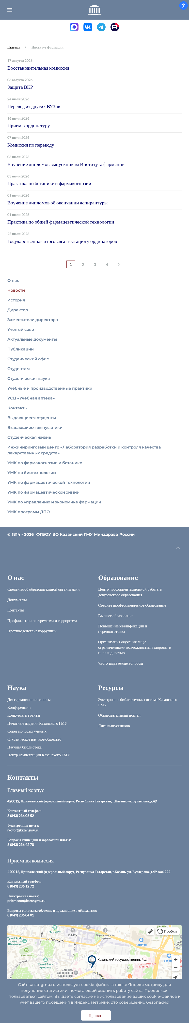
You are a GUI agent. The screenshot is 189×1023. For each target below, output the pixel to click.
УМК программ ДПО (28, 512)
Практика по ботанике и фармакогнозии (49, 183)
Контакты (17, 408)
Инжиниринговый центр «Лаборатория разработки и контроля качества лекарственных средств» (84, 450)
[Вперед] (119, 264)
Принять (96, 1015)
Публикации (20, 349)
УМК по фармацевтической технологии (48, 482)
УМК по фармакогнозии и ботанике (44, 463)
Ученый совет (21, 329)
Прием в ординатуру (28, 125)
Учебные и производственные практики (49, 388)
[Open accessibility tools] (183, 5)
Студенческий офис (28, 359)
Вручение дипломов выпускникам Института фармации (66, 164)
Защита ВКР (20, 87)
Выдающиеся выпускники (35, 427)
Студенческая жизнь (29, 437)
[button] (9, 10)
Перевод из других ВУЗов (33, 106)
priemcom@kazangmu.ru (26, 900)
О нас (13, 280)
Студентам (18, 368)
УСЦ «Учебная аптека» (31, 398)
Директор (17, 310)
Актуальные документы (32, 339)
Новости (16, 290)
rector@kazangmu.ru (23, 830)
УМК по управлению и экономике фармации (54, 502)
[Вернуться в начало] (94, 10)
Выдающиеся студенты (31, 417)
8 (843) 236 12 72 (20, 886)
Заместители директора (32, 319)
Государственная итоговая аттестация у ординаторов (62, 241)
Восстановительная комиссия (38, 68)
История (16, 300)
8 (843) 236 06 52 (20, 815)
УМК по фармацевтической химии (43, 492)
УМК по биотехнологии (31, 472)
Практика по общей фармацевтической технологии (60, 222)
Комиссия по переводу (30, 145)
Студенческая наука (28, 378)
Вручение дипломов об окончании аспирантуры (57, 202)
